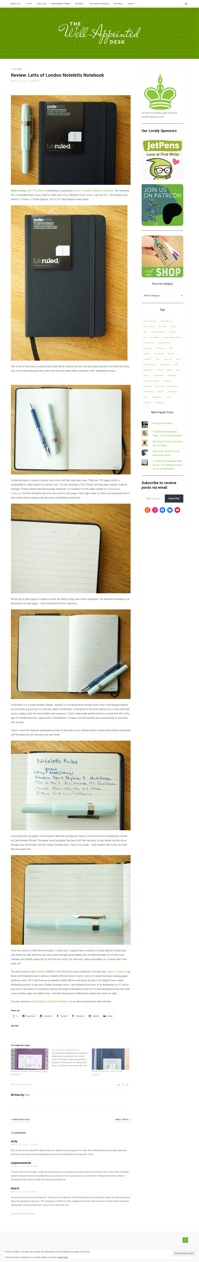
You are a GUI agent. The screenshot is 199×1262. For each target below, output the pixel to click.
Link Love (41, 4)
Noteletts (40, 971)
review (28, 1085)
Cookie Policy (62, 1257)
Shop (29, 4)
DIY (144, 337)
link (157, 359)
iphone (171, 354)
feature (17, 69)
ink (170, 348)
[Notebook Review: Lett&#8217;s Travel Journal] (110, 1059)
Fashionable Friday (60, 4)
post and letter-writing (167, 386)
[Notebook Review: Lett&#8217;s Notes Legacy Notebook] (29, 1059)
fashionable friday (172, 337)
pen (178, 370)
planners (147, 386)
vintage (147, 403)
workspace (160, 403)
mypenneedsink (21, 1162)
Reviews (79, 4)
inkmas (146, 354)
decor (173, 327)
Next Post (122, 1119)
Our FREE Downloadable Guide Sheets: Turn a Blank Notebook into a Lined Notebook (168, 465)
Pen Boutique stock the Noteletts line (51, 1001)
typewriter (157, 397)
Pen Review (158, 375)
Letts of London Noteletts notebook (93, 190)
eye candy (154, 337)
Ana (27, 1094)
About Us (15, 4)
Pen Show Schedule (99, 4)
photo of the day (151, 381)
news (176, 365)
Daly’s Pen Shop (35, 190)
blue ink (162, 327)
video (168, 397)
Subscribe (174, 498)
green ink (160, 348)
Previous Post (21, 1119)
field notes (148, 343)
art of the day (149, 321)
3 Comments (34, 81)
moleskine (164, 365)
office (159, 370)
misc (178, 359)
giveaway (147, 348)
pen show (172, 375)
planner (167, 381)
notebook (17, 1085)
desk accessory (158, 332)
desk (145, 332)
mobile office (149, 365)
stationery (172, 392)
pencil (146, 375)
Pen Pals (118, 4)
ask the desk (148, 327)
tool (145, 397)
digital (172, 332)
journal (147, 359)
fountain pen (164, 343)
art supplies (166, 321)
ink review (158, 354)
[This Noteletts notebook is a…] (71, 1057)
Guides (130, 4)
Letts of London (115, 971)
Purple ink (148, 392)
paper (169, 370)
